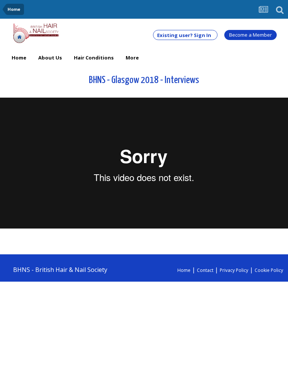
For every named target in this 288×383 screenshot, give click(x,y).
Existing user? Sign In (185, 35)
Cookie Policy (269, 270)
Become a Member (250, 34)
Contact (205, 270)
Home (19, 57)
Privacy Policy (234, 270)
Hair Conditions (94, 57)
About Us (50, 57)
